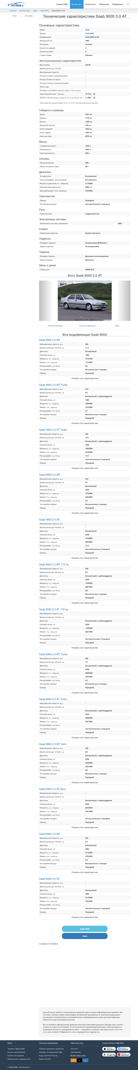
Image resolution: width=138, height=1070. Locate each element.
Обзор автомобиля (55, 325)
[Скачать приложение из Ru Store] (123, 1049)
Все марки (28, 16)
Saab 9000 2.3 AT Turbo (53, 699)
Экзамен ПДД (61, 4)
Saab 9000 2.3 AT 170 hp (53, 609)
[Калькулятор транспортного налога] (93, 94)
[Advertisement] (22, 52)
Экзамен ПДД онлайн (16, 1048)
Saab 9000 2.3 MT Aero (52, 744)
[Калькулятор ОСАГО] (93, 97)
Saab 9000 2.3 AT (49, 519)
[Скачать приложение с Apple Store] (109, 1049)
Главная (13, 10)
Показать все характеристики (85, 378)
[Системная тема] (85, 1060)
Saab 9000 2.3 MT (49, 474)
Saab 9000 (44, 10)
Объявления (104, 4)
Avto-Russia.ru (24, 1067)
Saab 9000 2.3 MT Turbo (53, 654)
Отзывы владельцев (87, 325)
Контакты (74, 1048)
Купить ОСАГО (45, 1059)
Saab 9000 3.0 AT (49, 878)
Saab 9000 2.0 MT (49, 340)
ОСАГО (73, 103)
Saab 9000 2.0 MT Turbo (53, 385)
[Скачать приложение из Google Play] (109, 1054)
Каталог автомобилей (16, 1052)
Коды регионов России (48, 1055)
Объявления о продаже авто (19, 1059)
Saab (35, 10)
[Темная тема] (79, 1060)
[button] (46, 301)
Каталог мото (90, 4)
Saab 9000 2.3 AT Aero (52, 789)
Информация (117, 4)
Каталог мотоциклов (16, 1055)
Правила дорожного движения (51, 1048)
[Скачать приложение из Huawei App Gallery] (123, 1054)
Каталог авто (77, 4)
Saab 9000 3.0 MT (49, 834)
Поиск (15, 16)
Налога (66, 103)
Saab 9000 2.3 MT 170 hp (54, 564)
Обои (117, 325)
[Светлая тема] (74, 1060)
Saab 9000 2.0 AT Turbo (53, 429)
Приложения (76, 1052)
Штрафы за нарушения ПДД (50, 1052)
